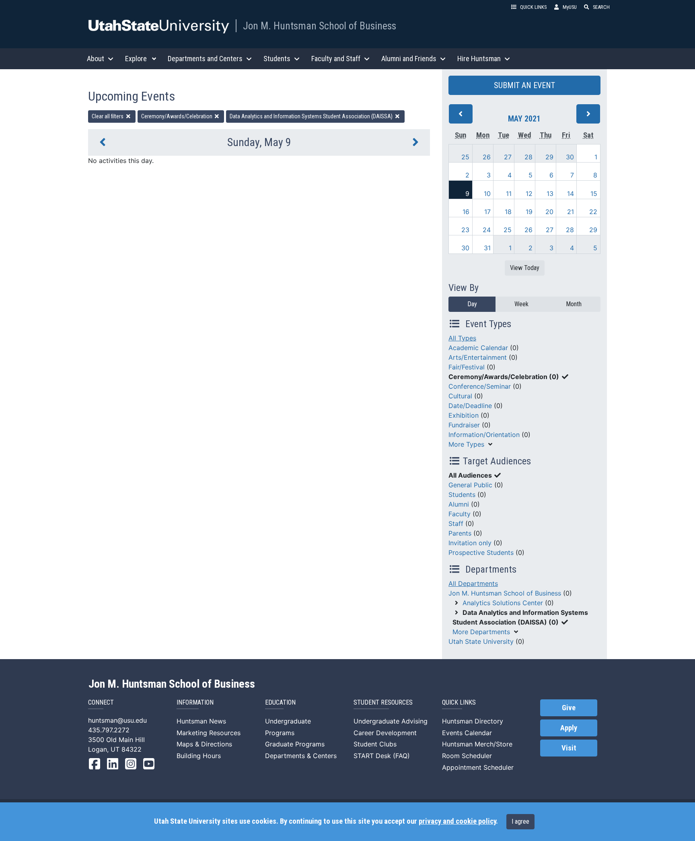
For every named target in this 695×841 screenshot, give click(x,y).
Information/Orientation (484, 435)
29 (549, 157)
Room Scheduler (467, 756)
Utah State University (481, 641)
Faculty (459, 514)
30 (570, 157)
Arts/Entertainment (477, 357)
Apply (568, 728)
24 (487, 230)
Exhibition (463, 415)
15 (593, 194)
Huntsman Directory (472, 721)
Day (472, 304)
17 (487, 212)
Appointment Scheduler (478, 767)
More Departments (481, 632)
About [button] (95, 58)
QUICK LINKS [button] (533, 7)
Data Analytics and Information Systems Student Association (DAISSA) (312, 116)
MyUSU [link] (570, 7)
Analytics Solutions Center (503, 603)
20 (549, 212)
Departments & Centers (301, 756)
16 (466, 212)
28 (528, 157)
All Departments (473, 583)
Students (461, 495)
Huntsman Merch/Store (477, 744)
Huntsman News (201, 721)
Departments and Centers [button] (205, 58)
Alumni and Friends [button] (408, 58)
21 (570, 212)
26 (487, 157)
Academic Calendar (478, 348)
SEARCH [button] (601, 7)
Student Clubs (375, 744)
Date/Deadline (470, 406)
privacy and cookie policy (457, 821)
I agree (520, 821)
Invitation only (469, 543)
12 (529, 194)
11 (509, 194)
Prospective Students (481, 552)
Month (574, 304)
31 (487, 248)
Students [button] (276, 58)
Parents (459, 533)
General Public (470, 485)
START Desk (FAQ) (382, 756)
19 (529, 212)
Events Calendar (467, 733)
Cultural (460, 396)
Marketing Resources (209, 733)
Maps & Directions (204, 744)
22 (593, 212)
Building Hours (199, 756)
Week (521, 304)
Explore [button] (136, 58)
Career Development (385, 733)
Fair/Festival (466, 367)
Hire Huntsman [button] (479, 58)
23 (465, 230)
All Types (462, 338)
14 (570, 194)
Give (569, 707)
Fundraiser (464, 425)
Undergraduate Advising (391, 721)
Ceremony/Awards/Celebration (177, 116)
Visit (568, 748)
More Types (466, 444)
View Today (524, 268)
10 (487, 194)
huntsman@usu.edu (117, 720)
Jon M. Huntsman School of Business (319, 26)
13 (550, 194)
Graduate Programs (295, 744)
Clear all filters (108, 116)
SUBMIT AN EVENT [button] (524, 85)
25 (465, 157)
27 (508, 157)
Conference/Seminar (479, 386)
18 (508, 212)
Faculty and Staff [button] (335, 58)
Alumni (458, 504)
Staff (455, 523)
